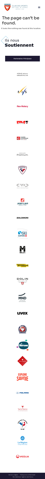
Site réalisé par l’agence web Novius (23, 477)
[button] (39, 7)
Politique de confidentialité (27, 475)
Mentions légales (13, 475)
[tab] (22, 58)
